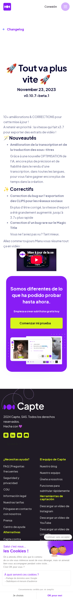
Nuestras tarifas (13, 502)
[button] (65, 6)
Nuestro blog (48, 466)
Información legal (14, 496)
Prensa (7, 520)
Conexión (50, 6)
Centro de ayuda (14, 527)
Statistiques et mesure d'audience (21, 581)
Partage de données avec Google (21, 578)
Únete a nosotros (51, 479)
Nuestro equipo (50, 473)
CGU (6, 489)
